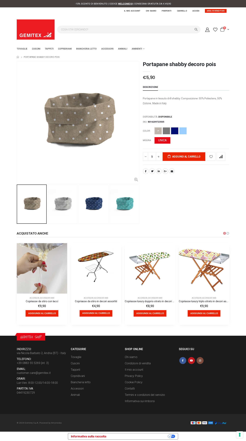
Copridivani (78, 376)
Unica (162, 140)
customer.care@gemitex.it (34, 373)
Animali (75, 395)
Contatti (130, 388)
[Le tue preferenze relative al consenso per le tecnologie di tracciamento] (239, 434)
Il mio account (132, 11)
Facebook (146, 171)
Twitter (152, 171)
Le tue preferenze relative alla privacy (139, 436)
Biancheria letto (81, 382)
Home (18, 57)
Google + (165, 171)
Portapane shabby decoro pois (179, 64)
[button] (224, 233)
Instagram (200, 360)
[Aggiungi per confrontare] (220, 156)
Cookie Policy (133, 382)
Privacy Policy (134, 376)
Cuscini (75, 363)
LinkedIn (159, 171)
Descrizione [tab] (150, 87)
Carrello (182, 11)
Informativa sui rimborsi (140, 401)
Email (172, 171)
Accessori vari (47, 298)
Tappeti (75, 369)
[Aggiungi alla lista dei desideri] (211, 156)
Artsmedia (56, 423)
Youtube (191, 360)
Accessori (34, 298)
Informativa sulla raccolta (88, 436)
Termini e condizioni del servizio (145, 395)
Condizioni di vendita (138, 363)
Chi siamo (151, 11)
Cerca (196, 29)
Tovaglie (76, 357)
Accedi (196, 11)
